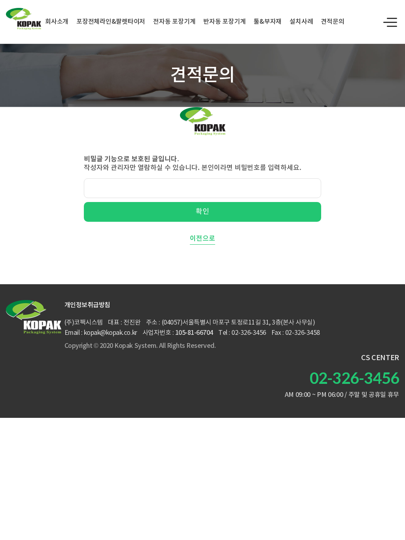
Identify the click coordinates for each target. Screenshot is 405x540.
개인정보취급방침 (87, 305)
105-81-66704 (194, 332)
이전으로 (202, 239)
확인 (202, 212)
